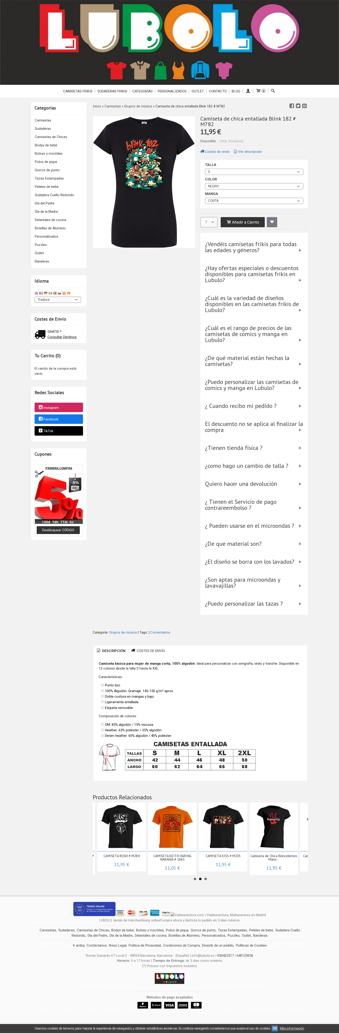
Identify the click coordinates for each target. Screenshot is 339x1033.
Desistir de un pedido (218, 945)
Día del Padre (44, 203)
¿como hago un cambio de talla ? (246, 465)
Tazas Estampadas (49, 178)
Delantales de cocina (50, 220)
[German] (46, 293)
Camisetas (43, 120)
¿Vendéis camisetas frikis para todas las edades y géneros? (251, 247)
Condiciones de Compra (181, 945)
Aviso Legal (117, 945)
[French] (41, 293)
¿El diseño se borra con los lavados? (249, 561)
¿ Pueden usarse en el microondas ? (249, 525)
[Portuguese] (55, 293)
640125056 (245, 955)
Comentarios (160, 632)
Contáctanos (97, 945)
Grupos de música (123, 632)
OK (275, 1028)
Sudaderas (43, 129)
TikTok (48, 431)
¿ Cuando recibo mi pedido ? (241, 406)
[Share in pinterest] (304, 106)
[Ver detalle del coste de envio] (41, 335)
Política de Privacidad (145, 945)
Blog (236, 91)
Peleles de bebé (47, 187)
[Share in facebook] (291, 106)
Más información (292, 1028)
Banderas (42, 261)
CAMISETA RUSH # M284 (122, 856)
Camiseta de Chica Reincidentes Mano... (273, 858)
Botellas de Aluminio (50, 228)
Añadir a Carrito (245, 222)
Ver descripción (250, 152)
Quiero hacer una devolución (241, 483)
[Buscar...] (273, 91)
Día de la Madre (46, 212)
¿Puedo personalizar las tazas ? (244, 603)
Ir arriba (78, 945)
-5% (75, 482)
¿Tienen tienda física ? (233, 448)
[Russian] (59, 293)
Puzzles (41, 245)
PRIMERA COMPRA (58, 468)
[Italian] (50, 293)
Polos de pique (46, 162)
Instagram (51, 408)
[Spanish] (64, 293)
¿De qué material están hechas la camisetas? (247, 361)
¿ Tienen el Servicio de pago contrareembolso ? (241, 504)
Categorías (142, 91)
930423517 (225, 955)
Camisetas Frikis (77, 91)
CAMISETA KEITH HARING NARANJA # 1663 (172, 858)
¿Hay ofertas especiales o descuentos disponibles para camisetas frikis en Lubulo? (251, 274)
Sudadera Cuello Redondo (54, 195)
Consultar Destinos (62, 337)
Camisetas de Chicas (51, 137)
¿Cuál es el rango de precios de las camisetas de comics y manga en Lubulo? (248, 334)
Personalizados (172, 91)
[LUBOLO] (169, 42)
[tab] (110, 651)
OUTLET (198, 91)
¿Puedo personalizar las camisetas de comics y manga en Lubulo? (251, 385)
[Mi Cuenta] (248, 91)
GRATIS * (55, 332)
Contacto (218, 91)
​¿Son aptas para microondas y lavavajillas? (242, 582)
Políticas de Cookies (251, 945)
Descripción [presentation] (113, 651)
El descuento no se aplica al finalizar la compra (254, 427)
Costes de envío (217, 152)
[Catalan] (69, 293)
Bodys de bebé (46, 145)
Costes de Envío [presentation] (150, 651)
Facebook (50, 419)
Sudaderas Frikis (112, 91)
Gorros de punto (47, 170)
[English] (36, 293)
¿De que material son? (233, 543)
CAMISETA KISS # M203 (223, 856)
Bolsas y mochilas (48, 153)
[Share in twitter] (298, 106)
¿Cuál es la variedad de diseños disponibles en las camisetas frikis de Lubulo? (252, 304)
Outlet (39, 253)
